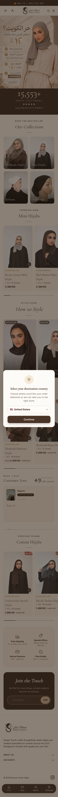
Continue (29, 419)
